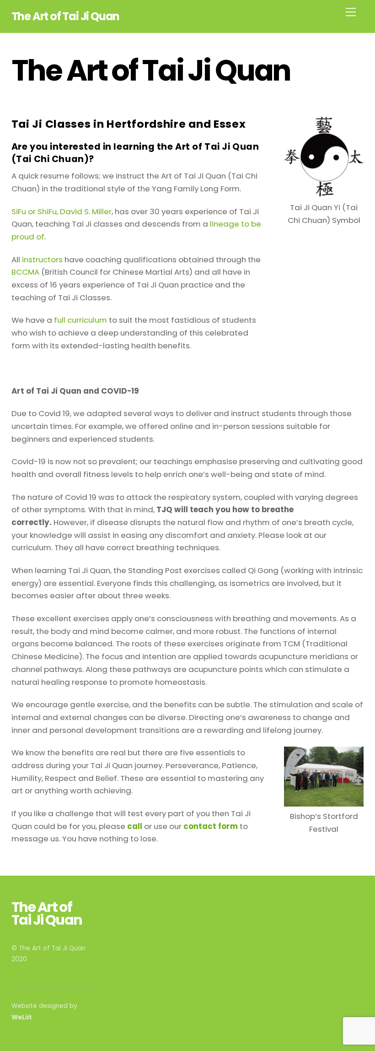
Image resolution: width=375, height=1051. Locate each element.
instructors (42, 259)
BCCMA (25, 271)
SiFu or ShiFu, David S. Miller (61, 211)
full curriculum (80, 319)
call (134, 826)
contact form (210, 826)
